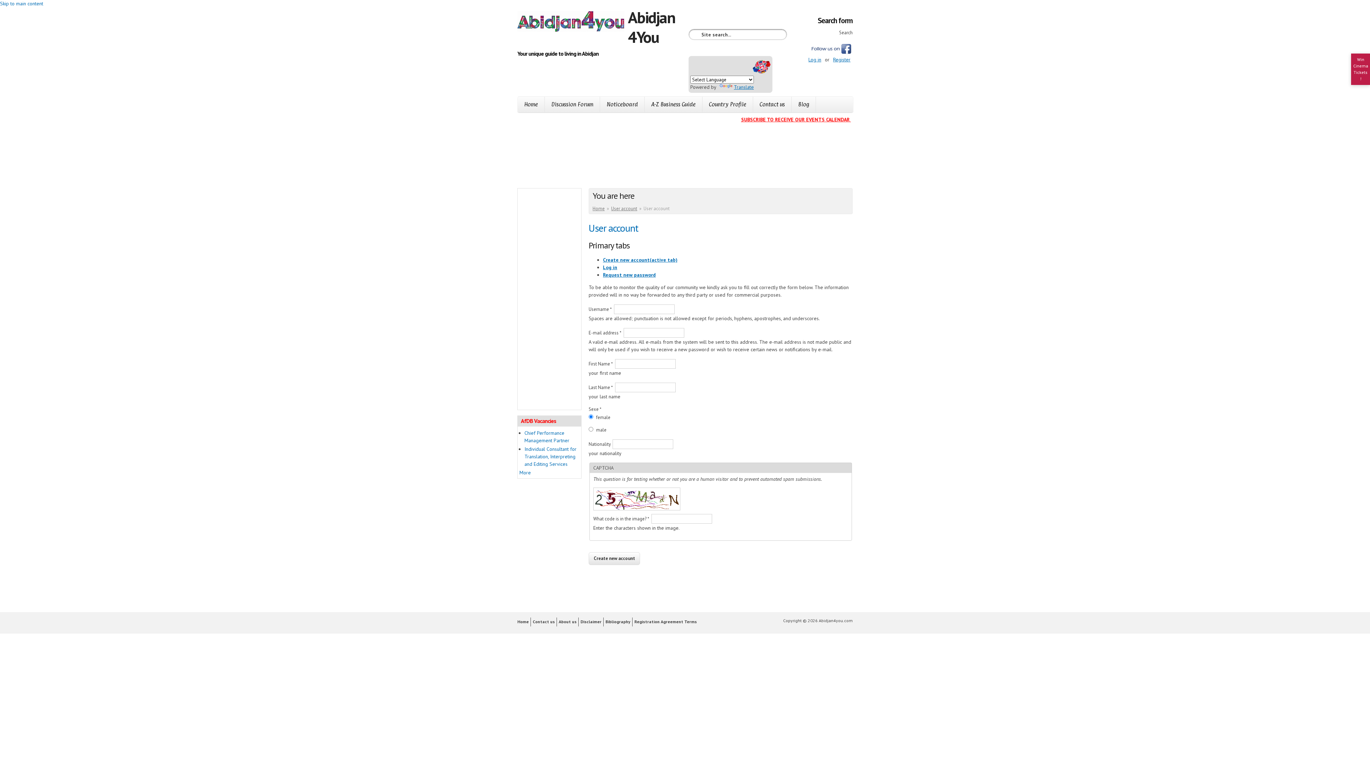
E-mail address (605, 333)
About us (568, 621)
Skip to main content (21, 3)
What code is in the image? (621, 519)
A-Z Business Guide (673, 104)
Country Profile (727, 104)
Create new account (640, 260)
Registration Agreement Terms (665, 621)
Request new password (629, 275)
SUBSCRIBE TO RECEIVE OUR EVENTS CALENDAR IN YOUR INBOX (803, 119)
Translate (744, 87)
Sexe (595, 409)
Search (846, 33)
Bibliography (617, 621)
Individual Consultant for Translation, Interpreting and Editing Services (550, 456)
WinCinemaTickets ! (1360, 69)
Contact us (772, 104)
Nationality (600, 444)
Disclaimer (591, 621)
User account (624, 209)
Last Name (601, 387)
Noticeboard (622, 104)
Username (600, 309)
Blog (803, 104)
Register (842, 59)
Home (531, 104)
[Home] (572, 22)
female (603, 417)
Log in (814, 59)
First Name (601, 364)
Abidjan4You (651, 27)
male (601, 430)
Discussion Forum (572, 104)
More (525, 472)
